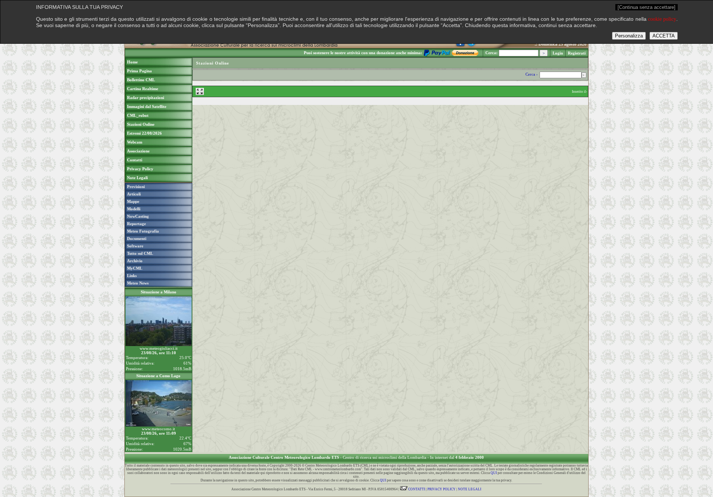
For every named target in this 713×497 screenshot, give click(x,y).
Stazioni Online (212, 63)
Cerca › (532, 74)
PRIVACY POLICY (441, 489)
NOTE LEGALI (469, 489)
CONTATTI (416, 489)
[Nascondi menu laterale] (200, 91)
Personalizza (629, 36)
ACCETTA (663, 36)
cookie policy (662, 19)
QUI (494, 473)
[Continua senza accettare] (646, 7)
